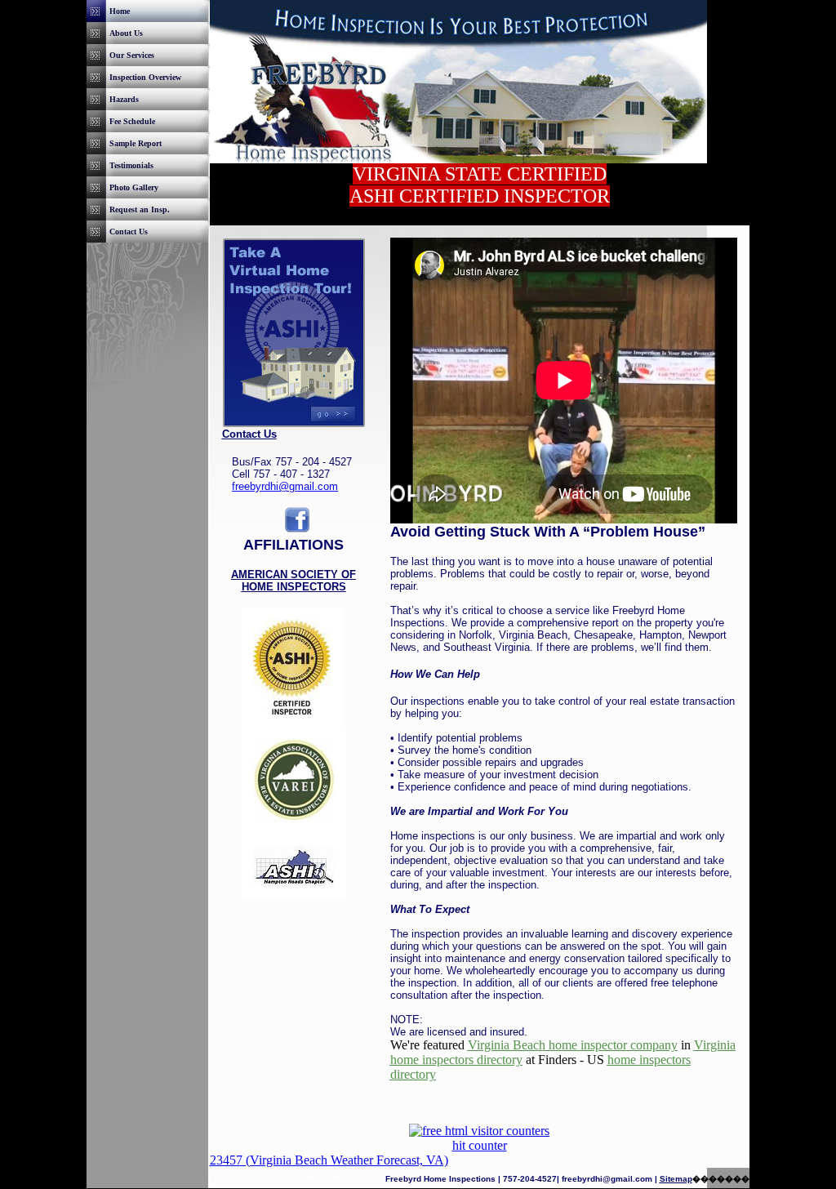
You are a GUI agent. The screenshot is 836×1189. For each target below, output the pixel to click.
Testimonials (131, 165)
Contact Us (128, 231)
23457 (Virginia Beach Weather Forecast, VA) (329, 1160)
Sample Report (135, 143)
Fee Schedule (132, 121)
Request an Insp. (139, 209)
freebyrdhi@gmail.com (285, 486)
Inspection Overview (145, 77)
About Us (126, 33)
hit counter (479, 1145)
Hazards (124, 99)
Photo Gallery (133, 187)
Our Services (131, 55)
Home (119, 11)
